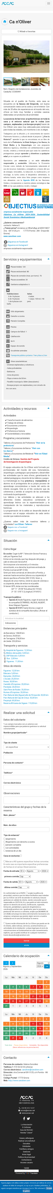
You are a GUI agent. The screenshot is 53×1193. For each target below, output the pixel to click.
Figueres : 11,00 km (14, 661)
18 (13, 996)
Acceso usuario (26, 1163)
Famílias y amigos (26, 1149)
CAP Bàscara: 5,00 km (15, 656)
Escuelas (26, 1144)
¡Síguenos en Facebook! (17, 242)
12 (20, 992)
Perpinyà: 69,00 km (12, 700)
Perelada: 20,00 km (12, 687)
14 (33, 992)
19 (20, 996)
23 (47, 996)
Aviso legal (26, 1154)
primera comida (11, 876)
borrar (26, 941)
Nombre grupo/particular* (15, 733)
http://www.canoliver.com (19, 1080)
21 (33, 996)
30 (47, 1001)
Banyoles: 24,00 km (12, 676)
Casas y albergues (26, 1138)
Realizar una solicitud (26, 1141)
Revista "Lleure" (26, 1133)
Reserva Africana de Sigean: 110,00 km (20, 703)
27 (26, 1001)
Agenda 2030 (29, 180)
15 (40, 992)
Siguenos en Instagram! (18, 245)
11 (13, 992)
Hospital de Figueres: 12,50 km (19, 650)
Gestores (26, 1152)
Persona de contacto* (14, 763)
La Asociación (26, 1125)
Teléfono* (8, 773)
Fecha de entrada (11, 871)
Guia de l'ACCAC (26, 1130)
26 (20, 1001)
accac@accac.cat (28, 1110)
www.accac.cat (28, 1113)
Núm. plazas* (10, 815)
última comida (10, 887)
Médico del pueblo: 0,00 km (17, 653)
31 (6, 1006)
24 (6, 1001)
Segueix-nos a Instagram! (17, 531)
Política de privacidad (26, 1157)
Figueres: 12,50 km (12, 671)
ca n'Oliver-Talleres (23, 524)
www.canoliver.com (12, 236)
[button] (17, 81)
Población (8, 753)
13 (26, 992)
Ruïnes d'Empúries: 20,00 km (16, 692)
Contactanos (26, 1160)
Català (26, 1168)
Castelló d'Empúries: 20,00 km (16, 684)
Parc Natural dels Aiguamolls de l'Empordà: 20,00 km (26, 695)
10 (6, 992)
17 (6, 996)
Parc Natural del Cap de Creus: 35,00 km (21, 698)
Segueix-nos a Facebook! (17, 527)
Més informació (40, 1188)
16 (47, 992)
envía (26, 945)
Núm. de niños (10, 825)
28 (33, 1001)
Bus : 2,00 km (12, 658)
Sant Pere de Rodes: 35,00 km (16, 690)
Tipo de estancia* (12, 835)
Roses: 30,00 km (11, 681)
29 (40, 1001)
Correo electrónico (12, 783)
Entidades (26, 1146)
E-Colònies (26, 1127)
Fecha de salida (11, 882)
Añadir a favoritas (27, 31)
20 (26, 996)
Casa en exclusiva (12, 856)
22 (40, 996)
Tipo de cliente (10, 743)
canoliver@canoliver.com (32, 1070)
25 (13, 1001)
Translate (34, 1173)
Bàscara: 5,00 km (11, 673)
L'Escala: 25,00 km (11, 679)
